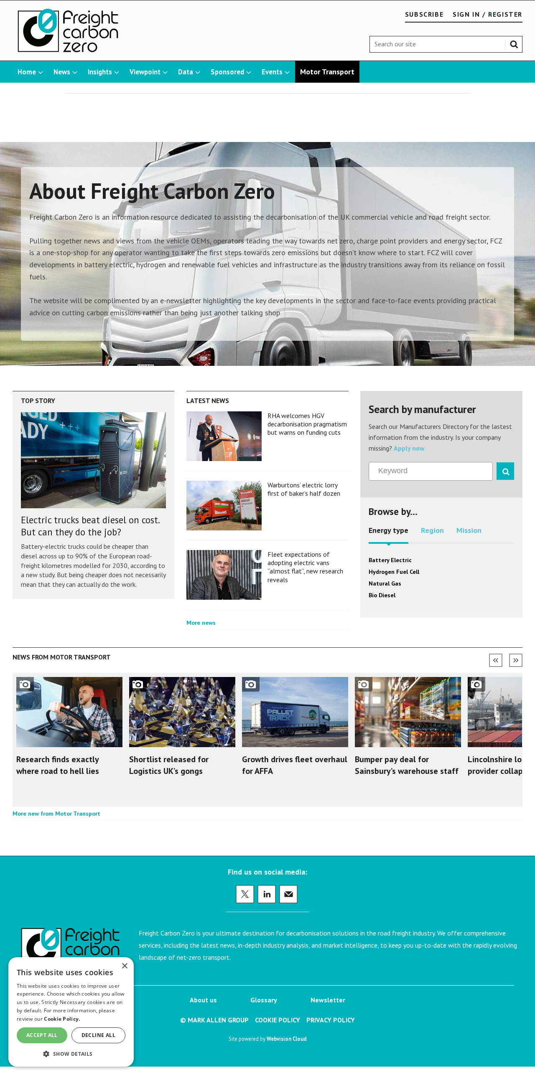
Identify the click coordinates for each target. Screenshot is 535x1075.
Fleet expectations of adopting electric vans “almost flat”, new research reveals (305, 567)
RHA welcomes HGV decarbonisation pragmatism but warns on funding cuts (307, 424)
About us (203, 1000)
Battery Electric (390, 560)
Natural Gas (385, 583)
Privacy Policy (330, 1020)
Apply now (409, 448)
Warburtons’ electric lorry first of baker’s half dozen (304, 489)
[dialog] (71, 1012)
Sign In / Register (487, 14)
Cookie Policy (277, 1020)
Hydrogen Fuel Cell (394, 572)
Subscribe (424, 14)
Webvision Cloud (286, 1038)
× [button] (124, 966)
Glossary (263, 1000)
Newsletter (328, 1000)
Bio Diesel (382, 595)
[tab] (388, 533)
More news (201, 622)
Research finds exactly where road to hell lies (57, 765)
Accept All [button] (42, 1035)
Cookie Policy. (62, 1018)
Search (515, 42)
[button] (71, 1053)
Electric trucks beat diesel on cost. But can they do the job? (90, 526)
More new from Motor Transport (56, 813)
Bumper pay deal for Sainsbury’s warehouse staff (407, 765)
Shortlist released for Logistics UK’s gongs (169, 765)
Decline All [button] (98, 1035)
